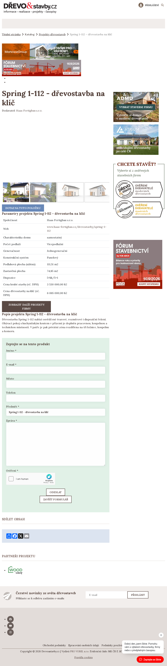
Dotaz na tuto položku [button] (23, 208)
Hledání (162, 6)
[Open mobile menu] (6, 23)
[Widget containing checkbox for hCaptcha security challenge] (30, 479)
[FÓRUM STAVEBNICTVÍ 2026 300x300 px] (137, 264)
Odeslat (56, 492)
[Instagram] (10, 632)
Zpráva (11, 420)
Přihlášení (152, 5)
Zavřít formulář (55, 499)
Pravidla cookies (83, 657)
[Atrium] (136, 139)
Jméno (11, 350)
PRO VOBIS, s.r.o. (79, 651)
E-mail (11, 364)
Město (10, 378)
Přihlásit (138, 595)
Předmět (12, 406)
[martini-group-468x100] (40, 51)
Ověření (12, 470)
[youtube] (10, 625)
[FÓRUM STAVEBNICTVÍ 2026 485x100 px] (41, 67)
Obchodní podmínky (54, 645)
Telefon (10, 392)
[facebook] (10, 619)
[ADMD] (136, 106)
